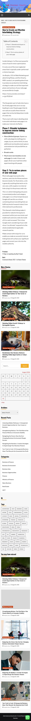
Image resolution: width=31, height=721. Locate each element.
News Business (6, 483)
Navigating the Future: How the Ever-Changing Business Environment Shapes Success (14, 438)
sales (11, 541)
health (24, 523)
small (11, 545)
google (11, 523)
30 (28, 395)
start (16, 545)
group (18, 523)
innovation (15, 530)
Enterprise (5, 519)
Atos (13, 508)
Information (6, 530)
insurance (24, 530)
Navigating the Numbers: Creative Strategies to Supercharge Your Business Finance (15, 444)
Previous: (12, 253)
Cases (25, 508)
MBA (3, 538)
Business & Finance (8, 462)
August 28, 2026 (15, 327)
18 (7, 391)
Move (8, 538)
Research (5, 541)
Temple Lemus (7, 35)
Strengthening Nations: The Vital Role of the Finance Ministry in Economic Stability (15, 431)
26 (11, 395)
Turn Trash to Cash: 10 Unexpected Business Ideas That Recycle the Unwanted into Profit (15, 450)
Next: (14, 258)
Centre (4, 512)
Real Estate (5, 486)
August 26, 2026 (15, 359)
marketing (21, 534)
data (10, 516)
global (4, 523)
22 (24, 391)
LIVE (3, 534)
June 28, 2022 (15, 35)
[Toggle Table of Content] (25, 41)
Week (15, 549)
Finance (4, 476)
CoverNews (20, 716)
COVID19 (4, 516)
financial (21, 519)
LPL (8, 534)
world (21, 549)
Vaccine (9, 549)
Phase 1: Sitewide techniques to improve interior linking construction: (15, 47)
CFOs (10, 512)
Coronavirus (18, 512)
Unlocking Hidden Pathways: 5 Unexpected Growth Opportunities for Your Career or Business (14, 294)
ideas (12, 527)
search (24, 541)
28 (20, 395)
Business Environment (9, 465)
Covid (25, 512)
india (18, 527)
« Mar (2, 402)
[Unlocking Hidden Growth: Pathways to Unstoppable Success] (15, 311)
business (19, 508)
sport (4, 490)
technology (24, 545)
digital (17, 516)
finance (13, 519)
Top (3, 549)
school (18, 541)
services (4, 545)
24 (3, 395)
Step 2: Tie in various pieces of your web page (15, 53)
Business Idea (6, 469)
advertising (5, 508)
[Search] (29, 15)
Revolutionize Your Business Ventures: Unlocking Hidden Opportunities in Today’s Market (14, 355)
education (24, 516)
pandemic (22, 538)
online (15, 538)
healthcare (5, 527)
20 (16, 391)
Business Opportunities (8, 27)
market (13, 534)
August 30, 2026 (15, 298)
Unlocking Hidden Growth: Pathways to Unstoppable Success (13, 324)
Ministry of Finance (8, 479)
